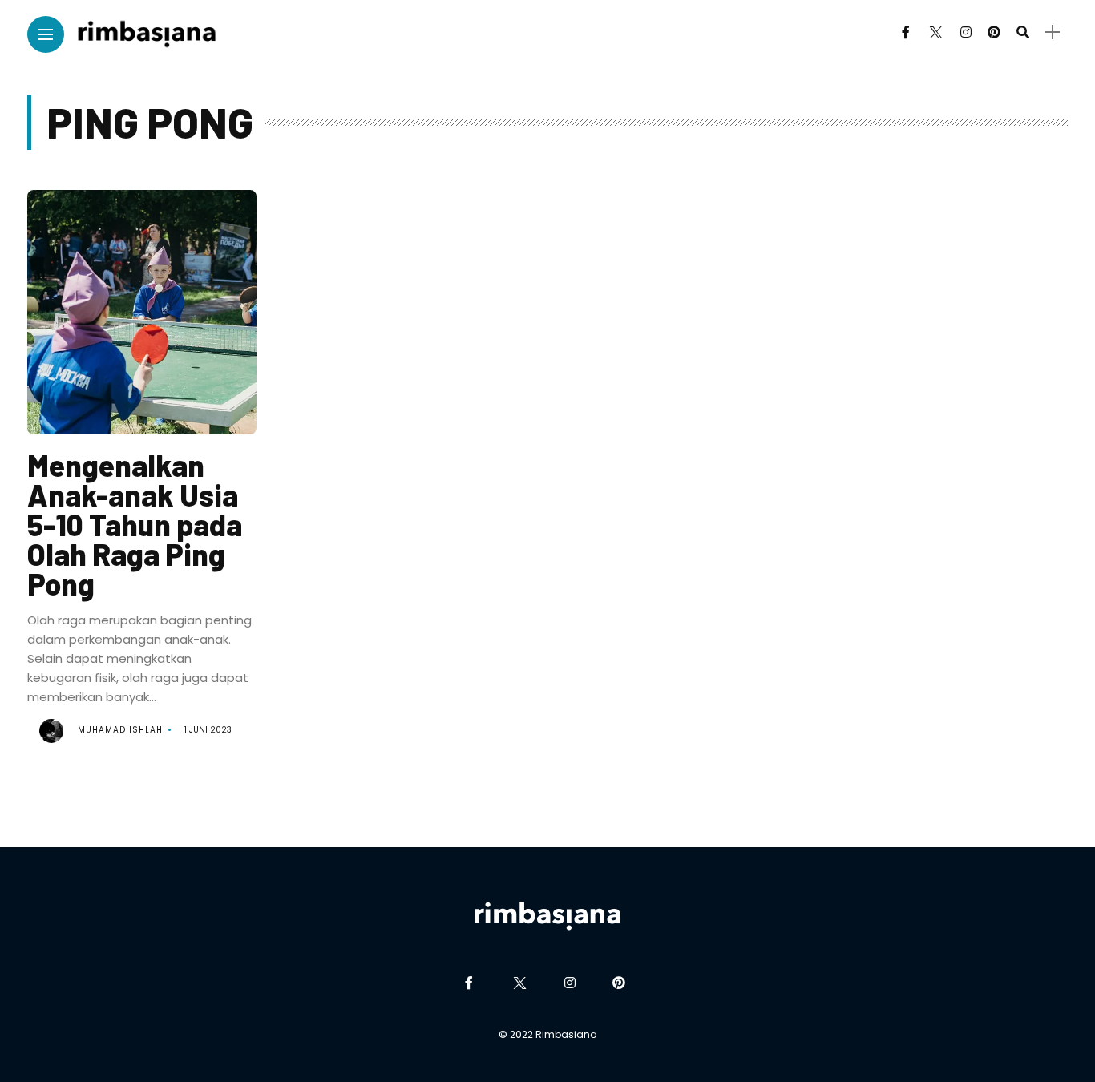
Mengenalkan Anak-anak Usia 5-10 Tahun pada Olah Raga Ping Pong (134, 524)
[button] (141, 318)
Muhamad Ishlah (120, 730)
